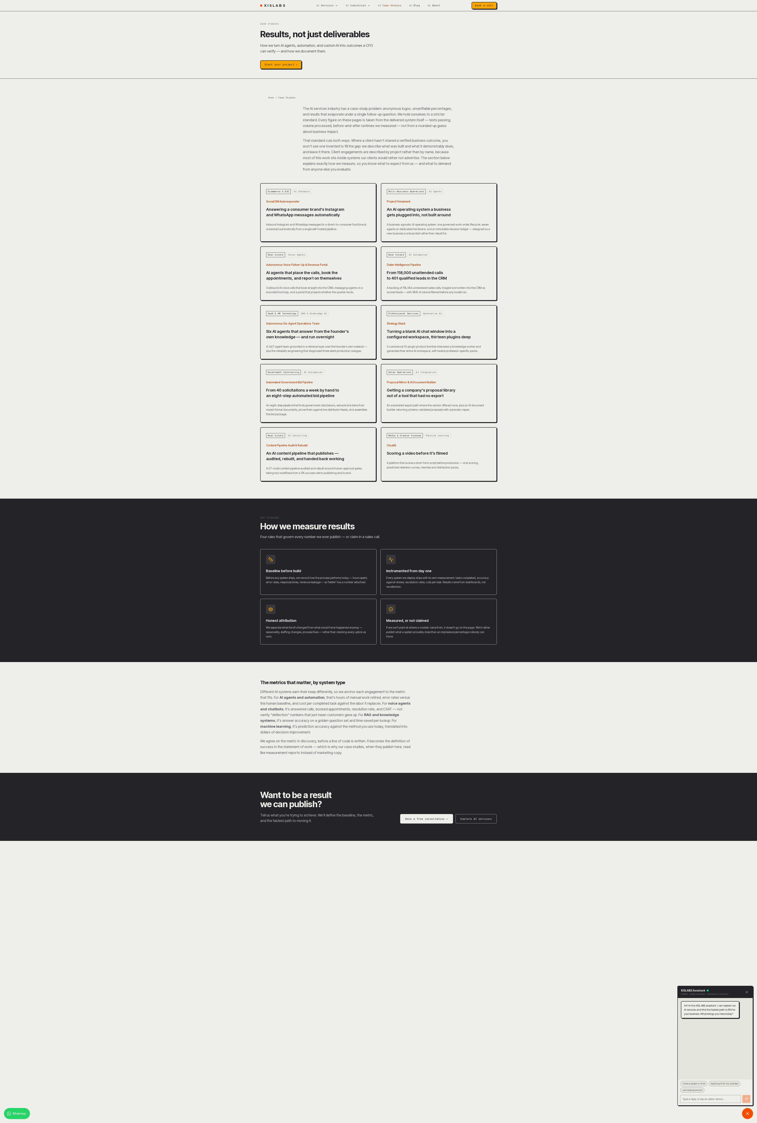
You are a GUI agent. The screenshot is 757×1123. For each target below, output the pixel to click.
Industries (358, 5)
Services (327, 5)
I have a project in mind (693, 1083)
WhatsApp (19, 1113)
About (436, 5)
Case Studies (391, 5)
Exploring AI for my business (724, 1083)
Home (271, 97)
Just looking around (692, 1090)
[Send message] (746, 1099)
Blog (417, 5)
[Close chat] (747, 992)
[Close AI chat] (747, 1113)
